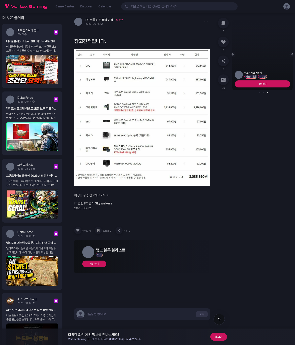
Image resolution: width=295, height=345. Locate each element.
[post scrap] (98, 230)
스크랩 (107, 230)
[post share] (119, 230)
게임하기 (94, 263)
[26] (223, 79)
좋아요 (86, 230)
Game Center (64, 6)
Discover (86, 6)
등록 (201, 314)
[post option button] (206, 22)
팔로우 (119, 20)
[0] (223, 23)
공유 (126, 230)
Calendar (104, 6)
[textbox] (96, 314)
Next (292, 54)
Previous (233, 54)
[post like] (77, 230)
